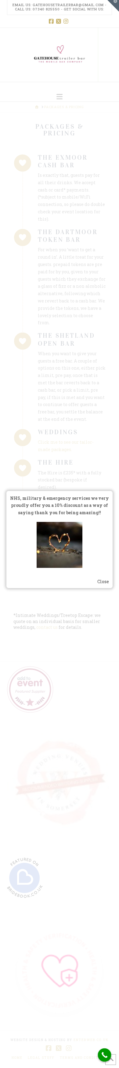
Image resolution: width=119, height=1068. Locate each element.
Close (103, 581)
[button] (59, 96)
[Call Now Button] (104, 1055)
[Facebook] (52, 21)
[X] (59, 21)
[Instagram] (66, 21)
